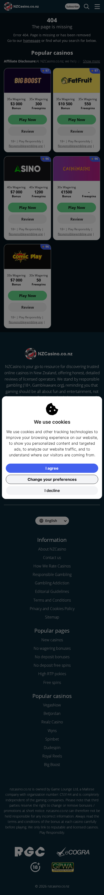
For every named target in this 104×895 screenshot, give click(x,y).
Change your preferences (52, 479)
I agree (52, 468)
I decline (52, 490)
